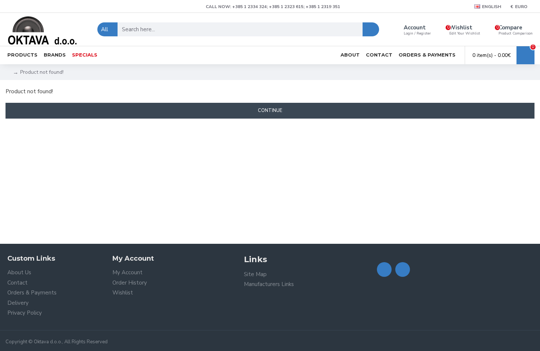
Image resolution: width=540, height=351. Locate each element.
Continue (270, 110)
